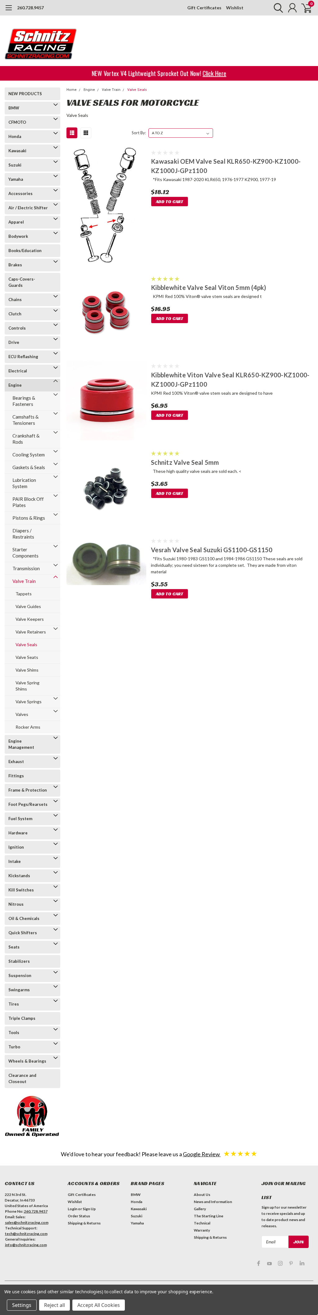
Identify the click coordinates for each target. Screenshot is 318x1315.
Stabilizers (19, 961)
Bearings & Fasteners (23, 401)
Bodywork (18, 236)
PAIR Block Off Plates (28, 502)
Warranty (202, 1230)
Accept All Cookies (98, 1305)
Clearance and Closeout (22, 1078)
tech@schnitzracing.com (26, 1233)
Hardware (18, 832)
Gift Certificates (204, 7)
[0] (304, 8)
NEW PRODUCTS (25, 93)
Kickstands (19, 875)
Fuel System (20, 818)
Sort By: (139, 132)
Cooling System (28, 454)
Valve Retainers (31, 631)
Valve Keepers (30, 619)
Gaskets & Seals (28, 467)
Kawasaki (17, 150)
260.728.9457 (30, 7)
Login (72, 1208)
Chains (15, 299)
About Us (202, 1194)
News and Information (213, 1201)
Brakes (15, 264)
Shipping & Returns (84, 1223)
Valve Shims (27, 670)
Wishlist (234, 7)
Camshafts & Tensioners (25, 420)
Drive (13, 342)
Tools (13, 1032)
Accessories (20, 193)
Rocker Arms (28, 727)
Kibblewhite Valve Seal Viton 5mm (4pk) (208, 287)
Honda (14, 136)
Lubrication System (24, 483)
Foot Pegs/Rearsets (28, 804)
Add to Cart (169, 201)
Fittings (16, 775)
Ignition (16, 847)
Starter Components (25, 552)
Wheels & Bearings (27, 1061)
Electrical (17, 370)
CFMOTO (17, 122)
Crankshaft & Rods (25, 439)
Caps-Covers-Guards (21, 282)
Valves (22, 714)
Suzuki (14, 164)
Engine (15, 385)
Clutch (14, 313)
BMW (13, 107)
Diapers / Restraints (23, 534)
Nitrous (16, 904)
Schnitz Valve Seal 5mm (185, 462)
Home (71, 90)
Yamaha (15, 179)
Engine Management (21, 744)
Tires (13, 1004)
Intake (14, 861)
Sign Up (89, 1208)
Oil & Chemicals (23, 918)
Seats (14, 946)
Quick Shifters (22, 932)
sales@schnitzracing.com (26, 1222)
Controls (17, 328)
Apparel (16, 222)
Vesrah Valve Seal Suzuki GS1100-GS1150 (212, 549)
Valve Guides (28, 606)
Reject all (54, 1305)
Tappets (24, 593)
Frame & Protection (27, 790)
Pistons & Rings (28, 518)
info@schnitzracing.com (26, 1244)
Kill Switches (21, 889)
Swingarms (19, 989)
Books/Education (25, 250)
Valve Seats (27, 657)
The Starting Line (208, 1216)
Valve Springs (29, 701)
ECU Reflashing (23, 356)
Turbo (14, 1046)
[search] (276, 8)
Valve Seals (26, 644)
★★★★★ (240, 1153)
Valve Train (24, 581)
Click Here (216, 73)
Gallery (200, 1208)
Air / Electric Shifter (28, 207)
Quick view (106, 206)
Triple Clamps (21, 1018)
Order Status (79, 1216)
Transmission (26, 568)
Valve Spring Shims (27, 685)
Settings (21, 1305)
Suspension (19, 975)
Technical (202, 1223)
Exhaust (16, 761)
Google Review (202, 1154)
